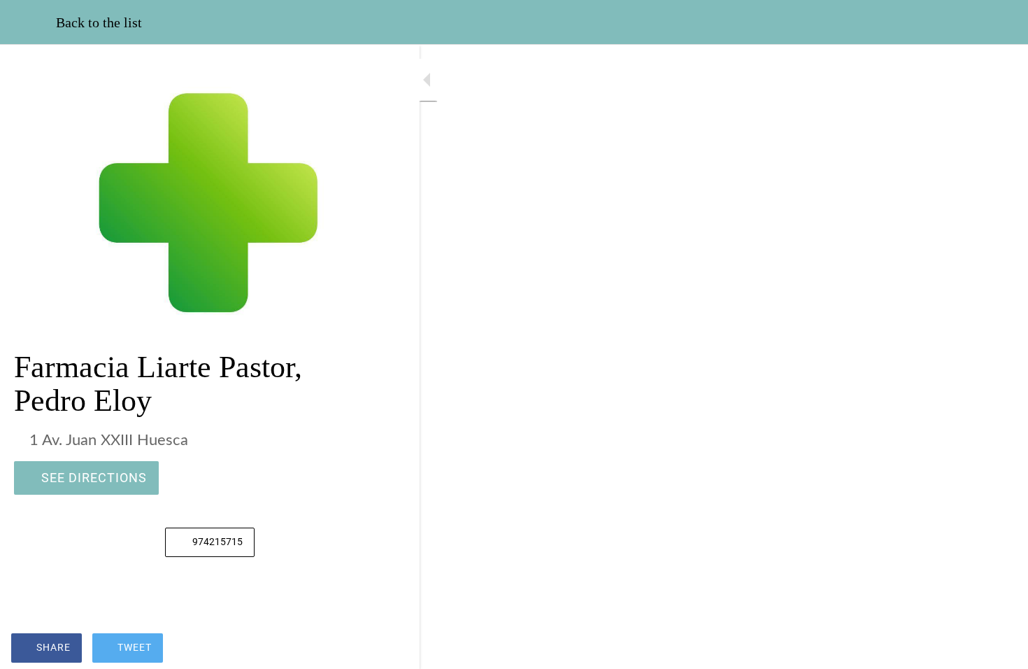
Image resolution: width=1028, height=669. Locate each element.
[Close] (28, 22)
